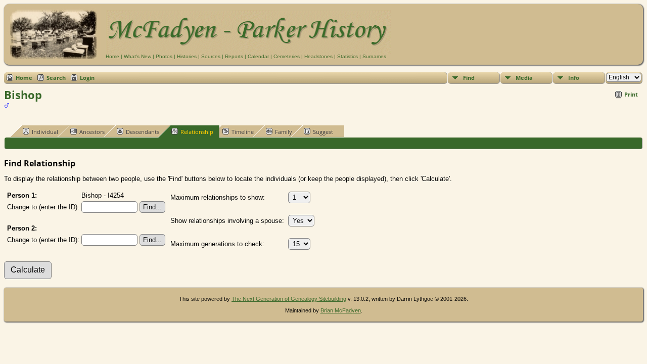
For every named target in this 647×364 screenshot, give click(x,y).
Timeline (243, 131)
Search (56, 77)
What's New (137, 56)
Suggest (323, 131)
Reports (234, 56)
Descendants (142, 131)
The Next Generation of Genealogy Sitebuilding (289, 299)
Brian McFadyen (340, 310)
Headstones (318, 56)
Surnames (374, 56)
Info (573, 77)
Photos (164, 56)
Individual (45, 131)
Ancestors (92, 131)
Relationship (196, 131)
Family (283, 131)
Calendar (258, 56)
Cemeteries (286, 56)
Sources (210, 56)
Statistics (347, 56)
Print (631, 94)
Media (524, 77)
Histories (187, 56)
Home (112, 56)
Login (87, 77)
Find (469, 77)
